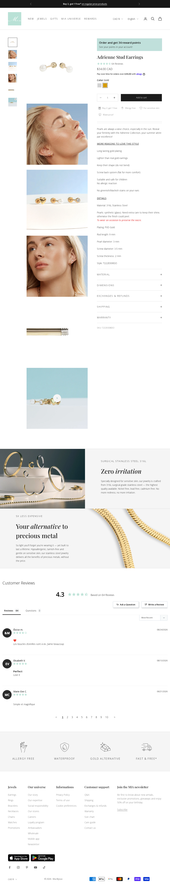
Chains (11, 816)
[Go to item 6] (12, 102)
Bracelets (13, 805)
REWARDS (90, 18)
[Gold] (105, 85)
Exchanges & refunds (96, 805)
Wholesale (33, 833)
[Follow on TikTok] (44, 867)
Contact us (90, 827)
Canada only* (112, 3)
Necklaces (13, 811)
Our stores (33, 811)
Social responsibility (38, 805)
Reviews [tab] (8, 610)
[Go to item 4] (12, 78)
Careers (32, 816)
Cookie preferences (66, 805)
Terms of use (63, 800)
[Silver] (99, 85)
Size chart (90, 816)
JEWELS (42, 18)
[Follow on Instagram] (18, 867)
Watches (12, 822)
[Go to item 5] (12, 90)
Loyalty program (36, 822)
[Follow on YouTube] (35, 867)
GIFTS (54, 18)
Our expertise (35, 800)
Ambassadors (35, 827)
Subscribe (122, 809)
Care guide (90, 822)
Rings (10, 800)
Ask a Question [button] (127, 604)
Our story (33, 794)
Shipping (89, 800)
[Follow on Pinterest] (27, 867)
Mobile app (33, 838)
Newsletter (33, 844)
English (131, 18)
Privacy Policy (63, 794)
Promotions (14, 827)
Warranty (89, 811)
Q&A (87, 794)
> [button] (114, 717)
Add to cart (141, 97)
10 (106, 717)
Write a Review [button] (156, 604)
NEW (31, 18)
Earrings (12, 794)
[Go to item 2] (12, 54)
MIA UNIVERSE (71, 18)
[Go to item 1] (12, 42)
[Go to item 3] (12, 66)
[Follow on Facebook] (9, 867)
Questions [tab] (31, 610)
